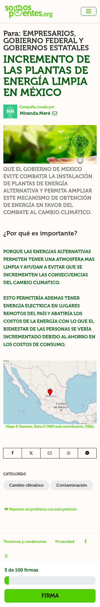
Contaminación (71, 485)
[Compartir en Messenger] (87, 453)
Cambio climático (26, 485)
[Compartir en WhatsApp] (68, 453)
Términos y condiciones (24, 541)
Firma (50, 595)
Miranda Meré (35, 113)
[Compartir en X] (31, 453)
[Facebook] (85, 541)
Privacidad (64, 541)
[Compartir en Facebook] (12, 453)
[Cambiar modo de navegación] (88, 11)
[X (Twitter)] (6, 556)
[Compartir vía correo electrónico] (49, 453)
